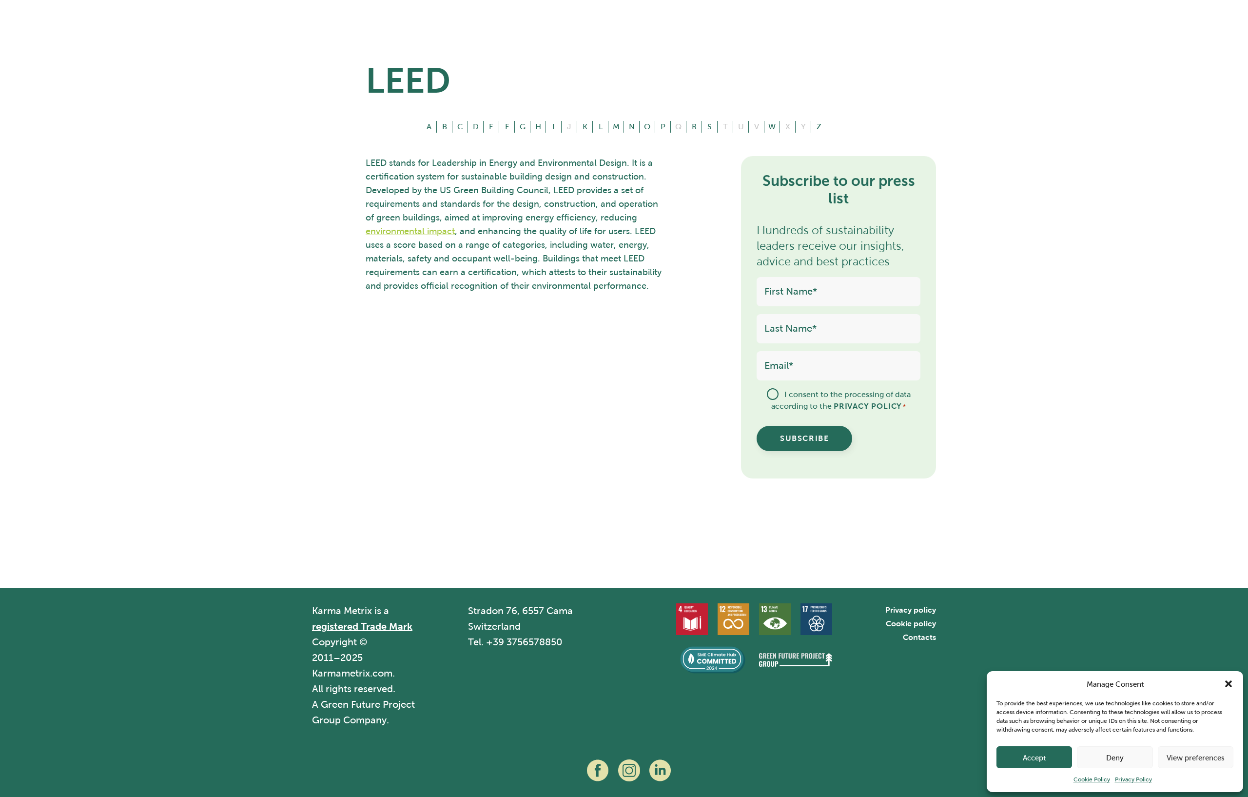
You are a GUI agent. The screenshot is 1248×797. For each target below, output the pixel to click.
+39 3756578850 (524, 642)
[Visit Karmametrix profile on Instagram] (629, 770)
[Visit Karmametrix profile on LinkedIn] (660, 770)
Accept (1034, 757)
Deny (1115, 757)
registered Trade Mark (362, 626)
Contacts (919, 637)
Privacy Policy (1133, 779)
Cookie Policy (1091, 779)
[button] (1228, 684)
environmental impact (410, 231)
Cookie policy (911, 623)
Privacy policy (910, 610)
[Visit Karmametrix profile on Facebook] (597, 770)
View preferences (1196, 757)
